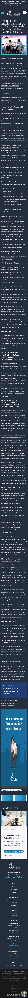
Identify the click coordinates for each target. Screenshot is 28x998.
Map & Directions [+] (14, 932)
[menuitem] (14, 986)
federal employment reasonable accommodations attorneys (13, 85)
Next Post (19, 798)
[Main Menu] (2, 12)
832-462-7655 (14, 877)
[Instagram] (21, 965)
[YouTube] (17, 965)
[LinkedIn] (14, 965)
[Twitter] (10, 965)
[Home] (13, 12)
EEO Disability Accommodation (11, 790)
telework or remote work (15, 196)
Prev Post (8, 798)
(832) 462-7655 (11, 100)
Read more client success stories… (13, 636)
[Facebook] (7, 965)
